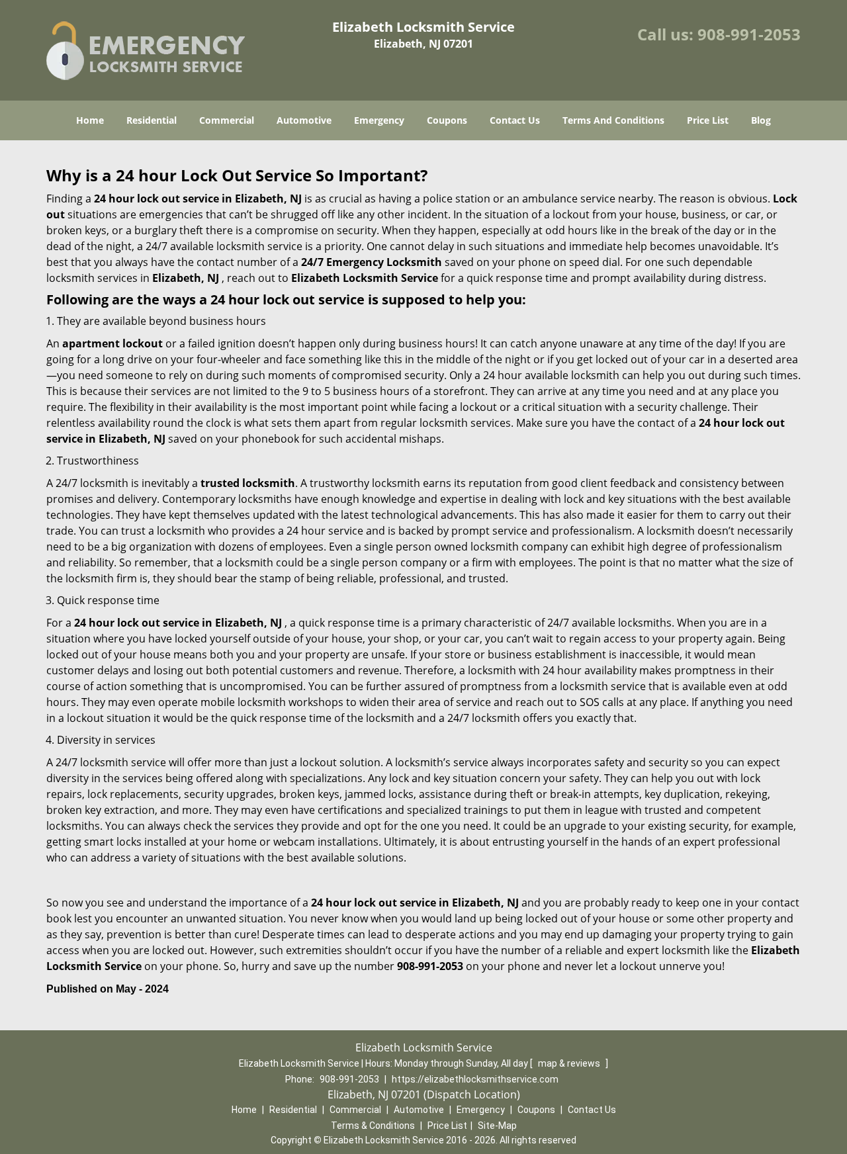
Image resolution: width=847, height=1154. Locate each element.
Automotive (304, 120)
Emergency (379, 120)
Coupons (447, 120)
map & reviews (570, 1063)
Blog (761, 120)
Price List (708, 120)
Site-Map (497, 1125)
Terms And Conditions (613, 120)
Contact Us (515, 120)
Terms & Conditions (373, 1125)
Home (90, 120)
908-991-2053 (749, 34)
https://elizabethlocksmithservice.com (475, 1079)
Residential (151, 120)
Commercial (226, 120)
